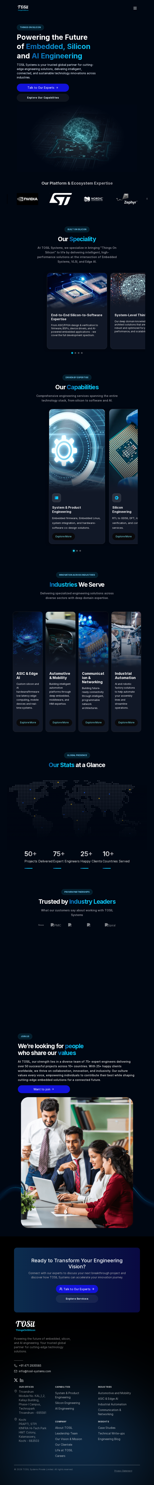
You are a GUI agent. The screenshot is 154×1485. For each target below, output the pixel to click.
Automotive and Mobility (114, 1393)
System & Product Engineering (67, 1395)
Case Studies (107, 1427)
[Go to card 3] (80, 551)
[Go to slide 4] (82, 353)
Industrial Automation (112, 1404)
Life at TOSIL (64, 1450)
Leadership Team (66, 1433)
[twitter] (16, 1380)
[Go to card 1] (74, 551)
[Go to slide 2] (75, 353)
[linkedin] (21, 1380)
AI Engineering (64, 1408)
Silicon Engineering (67, 1403)
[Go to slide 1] (72, 353)
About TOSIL (63, 1427)
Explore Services (77, 1298)
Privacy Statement (123, 1471)
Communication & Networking (109, 1412)
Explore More (63, 536)
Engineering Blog (109, 1439)
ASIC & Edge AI (108, 1398)
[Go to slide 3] (78, 353)
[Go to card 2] (77, 551)
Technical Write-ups (111, 1433)
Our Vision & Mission (68, 1439)
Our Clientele (63, 1444)
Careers (60, 1456)
